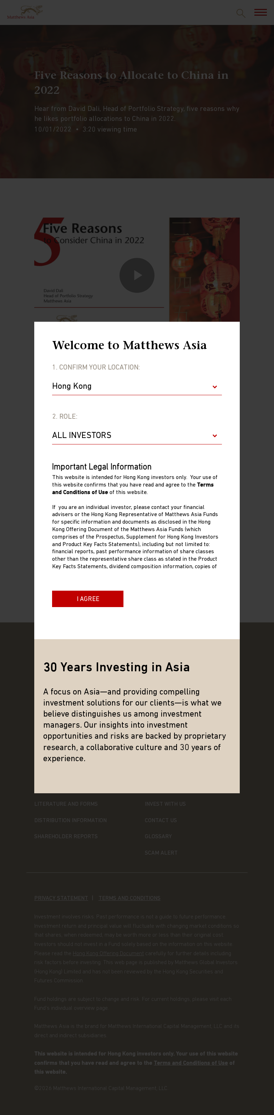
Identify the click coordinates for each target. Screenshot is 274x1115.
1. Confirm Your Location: (96, 367)
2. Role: (64, 417)
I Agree (88, 599)
